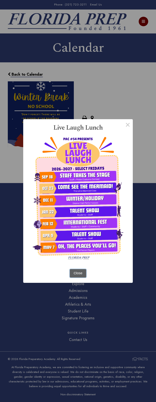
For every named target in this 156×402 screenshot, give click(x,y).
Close (78, 273)
